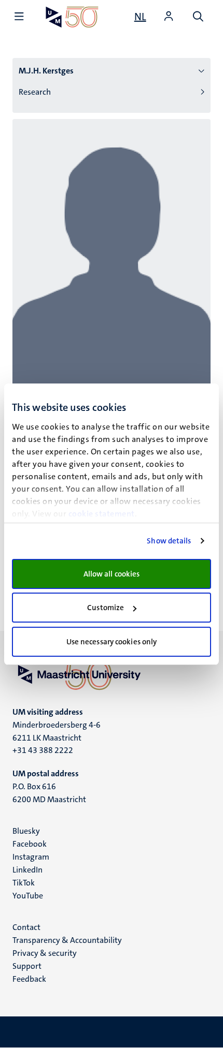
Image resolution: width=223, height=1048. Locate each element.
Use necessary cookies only (111, 642)
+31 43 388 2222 (42, 750)
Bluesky (26, 830)
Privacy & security (44, 953)
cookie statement (101, 513)
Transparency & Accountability (67, 940)
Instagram (30, 856)
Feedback (29, 978)
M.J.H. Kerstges (46, 70)
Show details (169, 541)
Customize (105, 607)
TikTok (23, 882)
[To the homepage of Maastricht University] (72, 17)
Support (26, 966)
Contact (26, 927)
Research (35, 91)
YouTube (27, 895)
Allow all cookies (111, 574)
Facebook (29, 843)
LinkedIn (27, 869)
